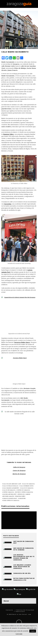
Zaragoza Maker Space (10, 498)
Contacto (9, 610)
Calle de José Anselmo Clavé (12, 484)
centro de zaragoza (23, 490)
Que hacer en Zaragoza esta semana (23, 549)
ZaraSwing (22, 498)
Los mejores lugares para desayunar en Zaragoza (22, 566)
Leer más (19, 634)
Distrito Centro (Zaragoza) (24, 492)
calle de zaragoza (29, 484)
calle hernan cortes (26, 486)
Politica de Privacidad (25, 610)
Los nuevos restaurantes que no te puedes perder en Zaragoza (23, 557)
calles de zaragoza (27, 488)
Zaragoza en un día (22, 573)
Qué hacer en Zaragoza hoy (23, 542)
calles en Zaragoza (9, 490)
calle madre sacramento (11, 488)
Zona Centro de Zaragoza (11, 500)
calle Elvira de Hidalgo (10, 486)
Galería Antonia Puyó (10, 494)
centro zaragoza (8, 492)
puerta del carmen (24, 494)
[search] (33, 601)
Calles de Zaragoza (19, 467)
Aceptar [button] (32, 631)
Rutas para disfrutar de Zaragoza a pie (24, 579)
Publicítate (20, 611)
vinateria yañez (20, 496)
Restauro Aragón (8, 496)
